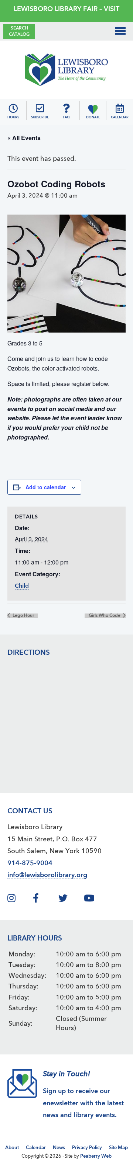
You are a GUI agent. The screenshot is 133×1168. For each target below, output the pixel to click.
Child (22, 586)
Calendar (36, 1148)
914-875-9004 (29, 863)
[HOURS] (13, 108)
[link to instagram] (19, 899)
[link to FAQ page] (66, 108)
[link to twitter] (70, 899)
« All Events (24, 137)
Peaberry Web (96, 1156)
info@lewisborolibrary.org (47, 875)
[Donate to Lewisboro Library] (93, 108)
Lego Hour (22, 615)
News (59, 1148)
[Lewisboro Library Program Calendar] (120, 108)
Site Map (118, 1148)
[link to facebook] (45, 899)
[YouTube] (96, 899)
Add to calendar (45, 487)
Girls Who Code (105, 615)
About (12, 1148)
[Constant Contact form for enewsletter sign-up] (40, 108)
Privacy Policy (87, 1148)
